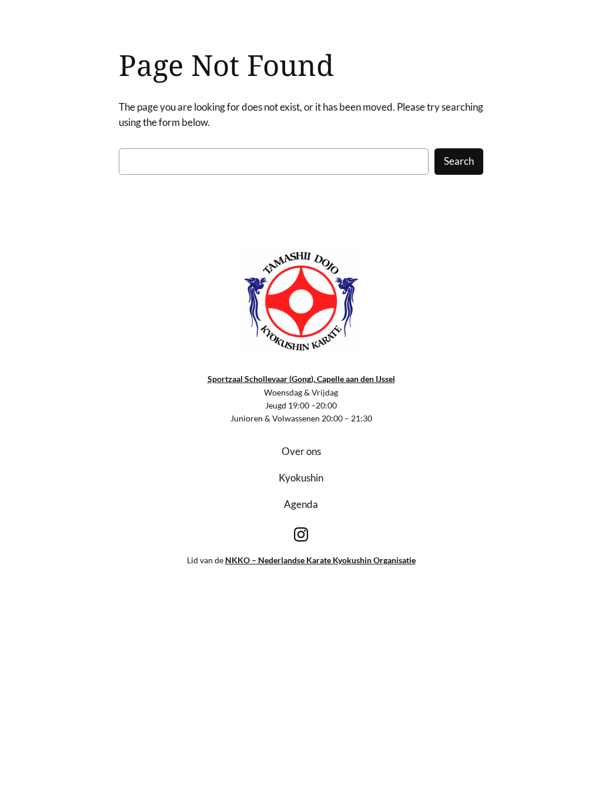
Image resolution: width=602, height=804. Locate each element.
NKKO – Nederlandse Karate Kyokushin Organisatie (320, 560)
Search (459, 161)
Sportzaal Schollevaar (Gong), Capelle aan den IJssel (301, 379)
